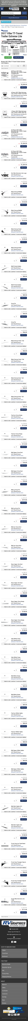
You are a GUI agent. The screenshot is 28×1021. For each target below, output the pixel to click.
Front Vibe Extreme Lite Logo (18, 899)
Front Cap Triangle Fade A (18, 862)
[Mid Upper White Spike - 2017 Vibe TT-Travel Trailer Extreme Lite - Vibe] (5, 752)
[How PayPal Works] (17, 1008)
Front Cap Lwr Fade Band (18, 843)
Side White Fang (15, 657)
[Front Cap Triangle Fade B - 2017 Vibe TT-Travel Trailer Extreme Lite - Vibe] (5, 882)
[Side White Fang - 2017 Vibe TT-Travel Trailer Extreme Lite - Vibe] (5, 658)
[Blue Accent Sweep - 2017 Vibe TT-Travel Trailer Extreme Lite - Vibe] (5, 789)
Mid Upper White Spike (17, 750)
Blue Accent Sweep (16, 787)
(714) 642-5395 (14, 929)
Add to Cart (23, 651)
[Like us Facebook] (12, 942)
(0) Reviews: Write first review (17, 660)
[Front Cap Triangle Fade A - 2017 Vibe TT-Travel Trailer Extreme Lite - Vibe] (5, 863)
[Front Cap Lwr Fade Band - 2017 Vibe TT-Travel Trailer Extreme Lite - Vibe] (5, 845)
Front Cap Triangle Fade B (18, 880)
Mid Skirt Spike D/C (16, 806)
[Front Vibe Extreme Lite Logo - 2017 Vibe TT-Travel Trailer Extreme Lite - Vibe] (5, 901)
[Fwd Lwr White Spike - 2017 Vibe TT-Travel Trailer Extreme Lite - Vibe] (5, 714)
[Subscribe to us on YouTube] (15, 942)
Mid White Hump (15, 676)
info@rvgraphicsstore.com (14, 934)
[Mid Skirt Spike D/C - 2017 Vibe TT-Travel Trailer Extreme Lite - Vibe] (5, 807)
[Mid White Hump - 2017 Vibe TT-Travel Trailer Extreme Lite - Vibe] (5, 677)
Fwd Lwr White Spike (17, 713)
